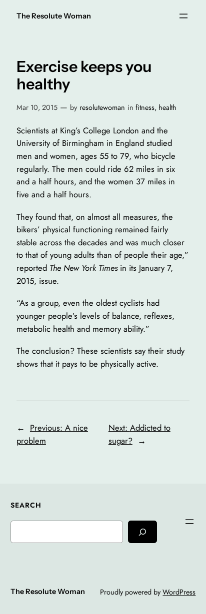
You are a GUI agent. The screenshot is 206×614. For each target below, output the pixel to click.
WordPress (179, 592)
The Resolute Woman (53, 15)
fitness (145, 107)
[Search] (142, 532)
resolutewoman (102, 107)
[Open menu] (184, 16)
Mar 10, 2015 (37, 107)
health (167, 107)
